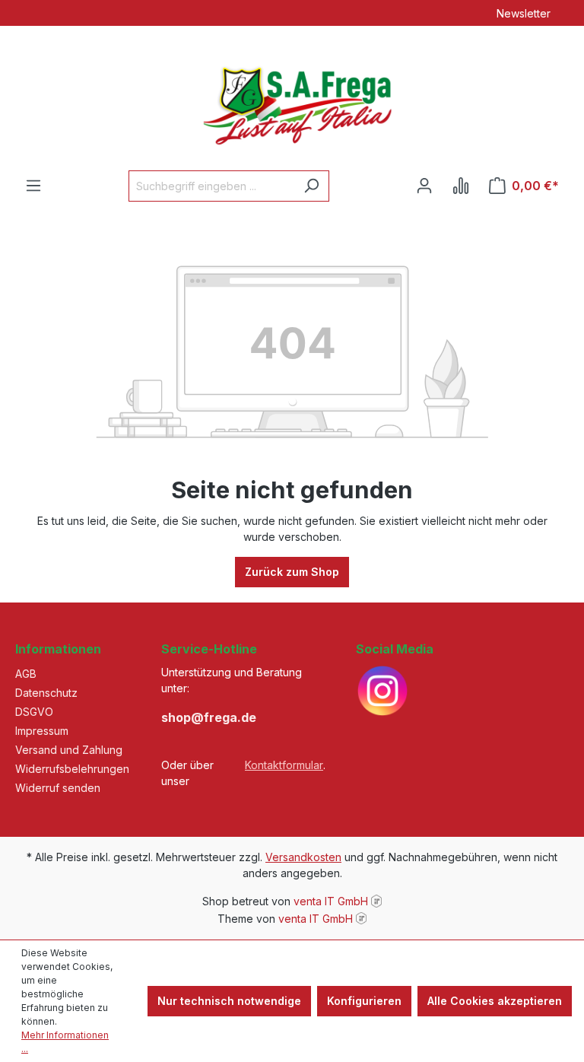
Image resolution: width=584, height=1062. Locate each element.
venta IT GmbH (331, 901)
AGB (25, 673)
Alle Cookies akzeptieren (494, 1000)
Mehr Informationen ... (65, 1041)
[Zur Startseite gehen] (292, 98)
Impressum (41, 730)
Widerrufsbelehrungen (72, 768)
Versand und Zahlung (68, 749)
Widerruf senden (57, 787)
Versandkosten (303, 857)
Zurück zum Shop (292, 571)
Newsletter (524, 13)
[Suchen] (311, 186)
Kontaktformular (284, 764)
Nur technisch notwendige (229, 1000)
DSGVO (34, 711)
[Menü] (33, 185)
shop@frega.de (208, 717)
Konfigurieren (364, 1000)
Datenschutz (46, 692)
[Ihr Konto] (424, 185)
